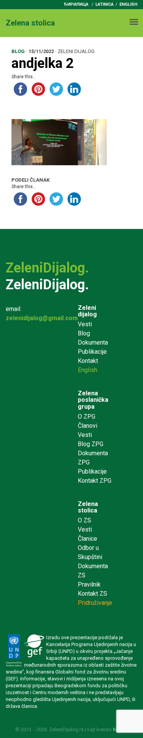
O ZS (84, 520)
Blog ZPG (90, 444)
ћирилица (76, 4)
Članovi (87, 425)
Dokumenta (93, 342)
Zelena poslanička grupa (93, 400)
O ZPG (86, 416)
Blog (84, 333)
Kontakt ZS (92, 593)
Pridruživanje (95, 602)
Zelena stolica (88, 507)
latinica (104, 4)
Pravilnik (89, 584)
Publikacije (92, 351)
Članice (87, 538)
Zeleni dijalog (87, 311)
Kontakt (88, 360)
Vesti (85, 324)
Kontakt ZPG (94, 480)
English (128, 4)
